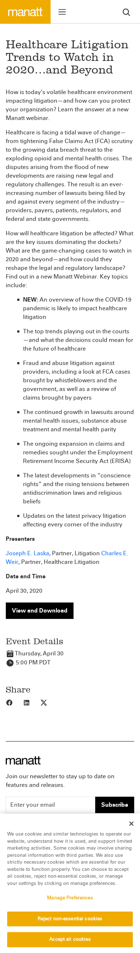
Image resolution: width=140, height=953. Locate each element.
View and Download (39, 610)
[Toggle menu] (62, 12)
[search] (126, 11)
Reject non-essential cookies (70, 919)
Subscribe (114, 804)
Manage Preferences (70, 898)
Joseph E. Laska (27, 553)
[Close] (131, 824)
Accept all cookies (69, 939)
